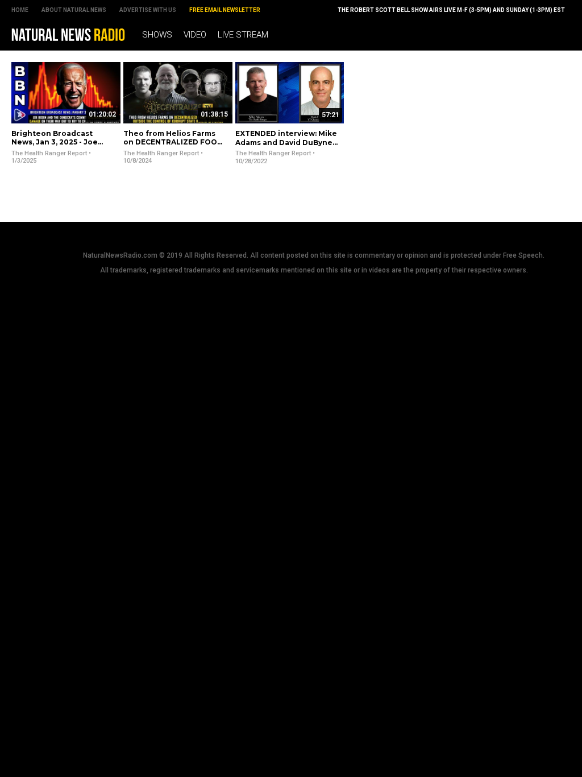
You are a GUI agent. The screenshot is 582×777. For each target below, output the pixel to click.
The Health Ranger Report (49, 153)
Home (19, 10)
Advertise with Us (147, 10)
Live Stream (243, 35)
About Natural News (73, 10)
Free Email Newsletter (224, 10)
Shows (157, 35)
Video (195, 35)
